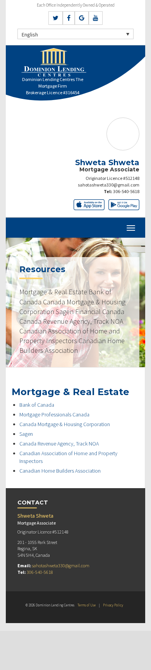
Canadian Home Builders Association (60, 470)
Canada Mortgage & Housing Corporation (64, 424)
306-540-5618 (126, 191)
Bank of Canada (36, 404)
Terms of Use (86, 605)
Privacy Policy (113, 605)
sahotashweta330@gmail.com (108, 185)
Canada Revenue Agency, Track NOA (59, 443)
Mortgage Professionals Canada (54, 414)
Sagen (26, 433)
